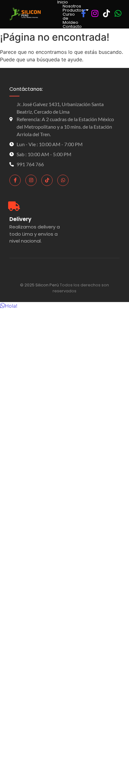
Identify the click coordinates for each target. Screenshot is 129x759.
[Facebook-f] (15, 180)
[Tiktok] (47, 180)
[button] (8, 306)
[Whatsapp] (63, 180)
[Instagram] (31, 180)
